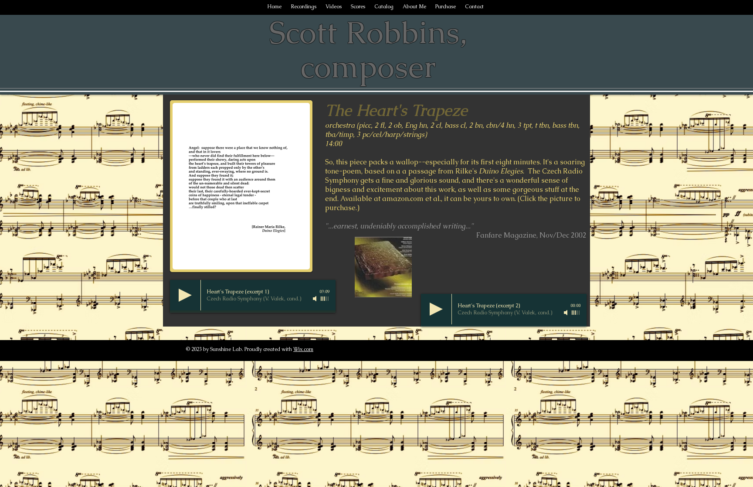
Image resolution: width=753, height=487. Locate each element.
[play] (291, 262)
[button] (241, 186)
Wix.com (303, 349)
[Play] (185, 295)
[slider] (325, 298)
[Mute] (315, 298)
